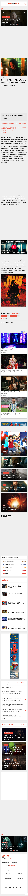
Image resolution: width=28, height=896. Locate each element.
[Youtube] (6, 887)
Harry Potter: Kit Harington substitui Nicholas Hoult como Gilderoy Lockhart (16, 586)
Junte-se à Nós (20, 878)
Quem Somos (8, 878)
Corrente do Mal (7, 759)
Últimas (6, 580)
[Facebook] (13, 887)
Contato (8, 881)
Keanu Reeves (16, 77)
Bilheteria (20, 873)
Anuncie (20, 881)
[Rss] (17, 887)
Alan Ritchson (5, 459)
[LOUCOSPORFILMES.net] (13, 4)
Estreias (8, 876)
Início (2, 77)
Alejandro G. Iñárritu (6, 16)
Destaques (5, 9)
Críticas (20, 876)
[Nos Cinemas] (14, 425)
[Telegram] (10, 887)
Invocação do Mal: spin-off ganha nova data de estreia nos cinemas (14, 737)
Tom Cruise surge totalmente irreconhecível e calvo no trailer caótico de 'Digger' (13, 20)
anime (4, 447)
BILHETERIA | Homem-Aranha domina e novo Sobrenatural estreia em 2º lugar (16, 595)
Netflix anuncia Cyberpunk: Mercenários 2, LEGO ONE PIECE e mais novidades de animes (13, 451)
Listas (4, 835)
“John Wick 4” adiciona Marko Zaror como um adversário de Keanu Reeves (13, 127)
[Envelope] (20, 887)
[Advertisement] (14, 42)
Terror (4, 505)
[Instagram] (2, 887)
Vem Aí (7, 873)
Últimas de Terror (8, 724)
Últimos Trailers (6, 431)
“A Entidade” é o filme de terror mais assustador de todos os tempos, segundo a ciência (12, 846)
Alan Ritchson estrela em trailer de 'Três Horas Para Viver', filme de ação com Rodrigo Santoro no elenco (13, 463)
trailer (6, 77)
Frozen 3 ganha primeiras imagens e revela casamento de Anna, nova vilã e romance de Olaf (16, 620)
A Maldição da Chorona (8, 732)
